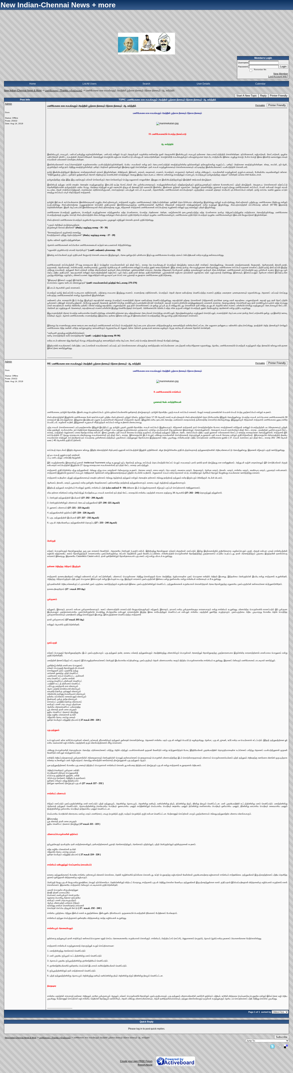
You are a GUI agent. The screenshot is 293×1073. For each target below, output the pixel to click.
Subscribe (281, 1037)
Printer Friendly (278, 95)
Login (283, 66)
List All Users (89, 83)
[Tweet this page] (272, 1046)
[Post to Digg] (279, 1046)
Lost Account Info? (278, 76)
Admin (8, 103)
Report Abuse (145, 1064)
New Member (280, 73)
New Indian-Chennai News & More (23, 90)
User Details (203, 83)
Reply (263, 95)
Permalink (260, 105)
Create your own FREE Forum (136, 1061)
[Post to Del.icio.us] (286, 1046)
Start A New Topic (246, 95)
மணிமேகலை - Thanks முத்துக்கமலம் (63, 90)
